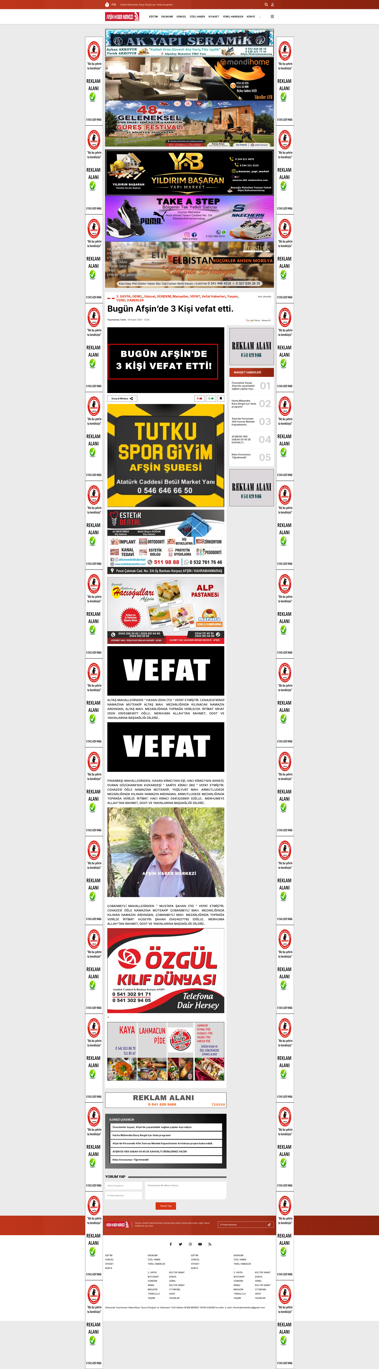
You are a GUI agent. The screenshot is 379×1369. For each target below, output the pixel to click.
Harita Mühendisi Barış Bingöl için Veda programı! (142, 1135)
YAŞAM (151, 1298)
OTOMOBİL (174, 1289)
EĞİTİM (153, 16)
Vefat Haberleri (213, 296)
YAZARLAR (174, 1298)
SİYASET (213, 16)
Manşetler (180, 296)
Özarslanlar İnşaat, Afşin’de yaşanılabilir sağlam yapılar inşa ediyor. (152, 1127)
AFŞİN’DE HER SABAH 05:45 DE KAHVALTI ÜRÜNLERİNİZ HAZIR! (150, 1151)
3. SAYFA (123, 296)
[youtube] (200, 1244)
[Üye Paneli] (271, 4)
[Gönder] (270, 1225)
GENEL (137, 296)
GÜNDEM (164, 296)
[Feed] (210, 1244)
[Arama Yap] (265, 4)
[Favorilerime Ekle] (220, 398)
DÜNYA (172, 1276)
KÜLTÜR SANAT (177, 1272)
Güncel (149, 296)
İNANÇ (151, 1285)
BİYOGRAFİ (153, 1276)
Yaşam (232, 296)
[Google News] (258, 320)
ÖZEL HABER (197, 16)
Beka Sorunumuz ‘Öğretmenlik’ (131, 1159)
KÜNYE (251, 16)
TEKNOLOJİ (154, 1293)
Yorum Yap (166, 1206)
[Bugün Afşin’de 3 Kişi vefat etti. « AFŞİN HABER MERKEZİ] (122, 16)
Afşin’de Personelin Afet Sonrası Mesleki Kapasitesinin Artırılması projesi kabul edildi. (163, 1143)
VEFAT (195, 296)
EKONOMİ (167, 16)
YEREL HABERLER (233, 16)
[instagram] (190, 1244)
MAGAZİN (152, 1289)
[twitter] (180, 1244)
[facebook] (171, 1244)
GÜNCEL (181, 16)
